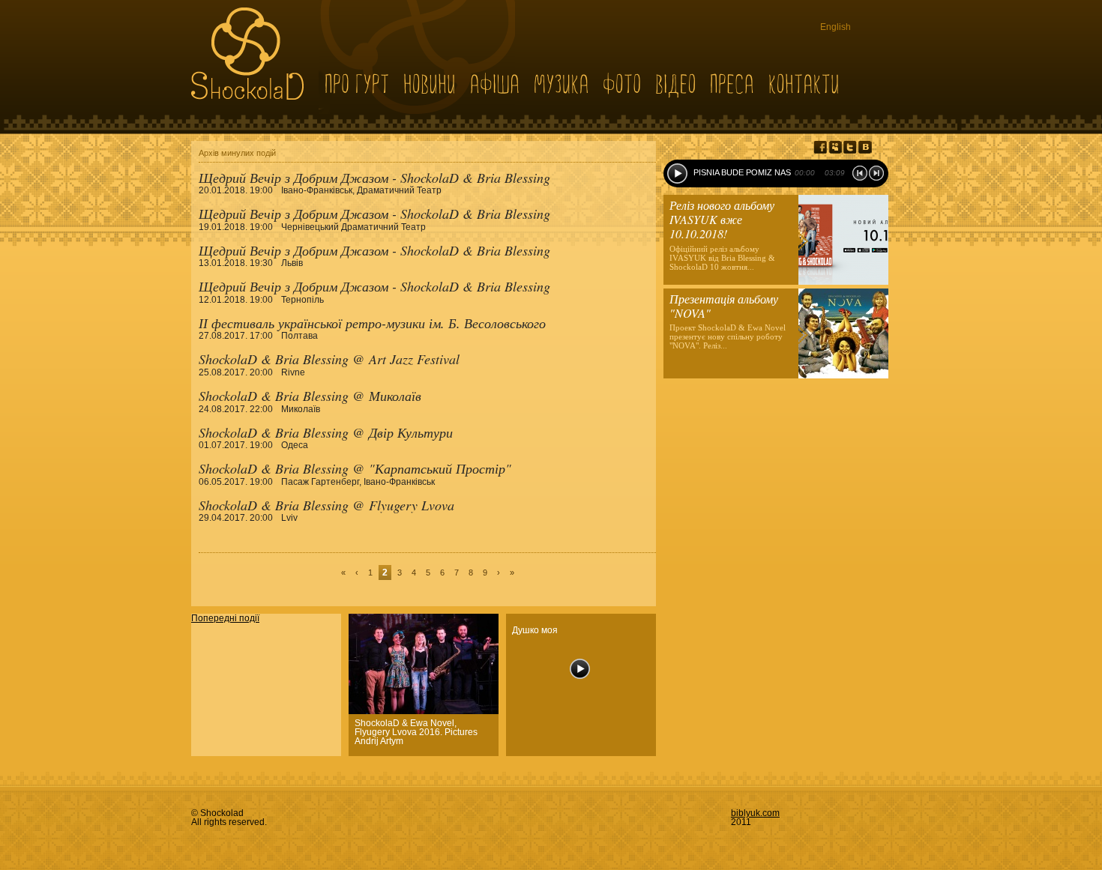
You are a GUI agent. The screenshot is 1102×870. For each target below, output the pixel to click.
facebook (820, 147)
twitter (850, 147)
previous (859, 173)
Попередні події (225, 618)
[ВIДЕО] (675, 83)
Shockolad (247, 53)
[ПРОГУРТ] (357, 83)
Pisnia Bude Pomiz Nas (742, 172)
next (876, 173)
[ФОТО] (622, 83)
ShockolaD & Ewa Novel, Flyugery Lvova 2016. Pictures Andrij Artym (416, 732)
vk (865, 147)
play (677, 173)
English (835, 27)
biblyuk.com (755, 813)
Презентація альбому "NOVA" (723, 306)
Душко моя (535, 630)
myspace (835, 147)
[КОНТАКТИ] (804, 83)
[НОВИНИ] (430, 83)
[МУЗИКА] (561, 83)
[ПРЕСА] (732, 83)
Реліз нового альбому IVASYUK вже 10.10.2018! (721, 219)
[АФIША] (495, 83)
